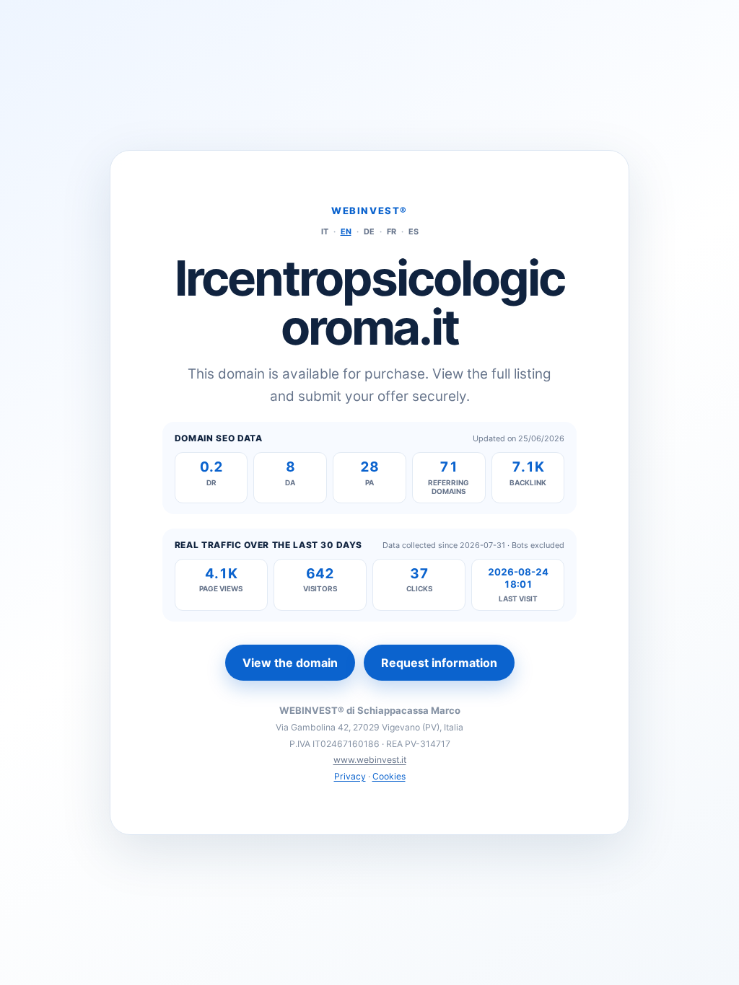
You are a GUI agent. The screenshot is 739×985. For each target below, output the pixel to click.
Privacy (350, 776)
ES (413, 231)
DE (369, 231)
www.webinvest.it (369, 759)
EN (346, 231)
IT (324, 231)
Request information (439, 662)
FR (391, 231)
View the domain (290, 662)
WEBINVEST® (369, 210)
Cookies (389, 776)
